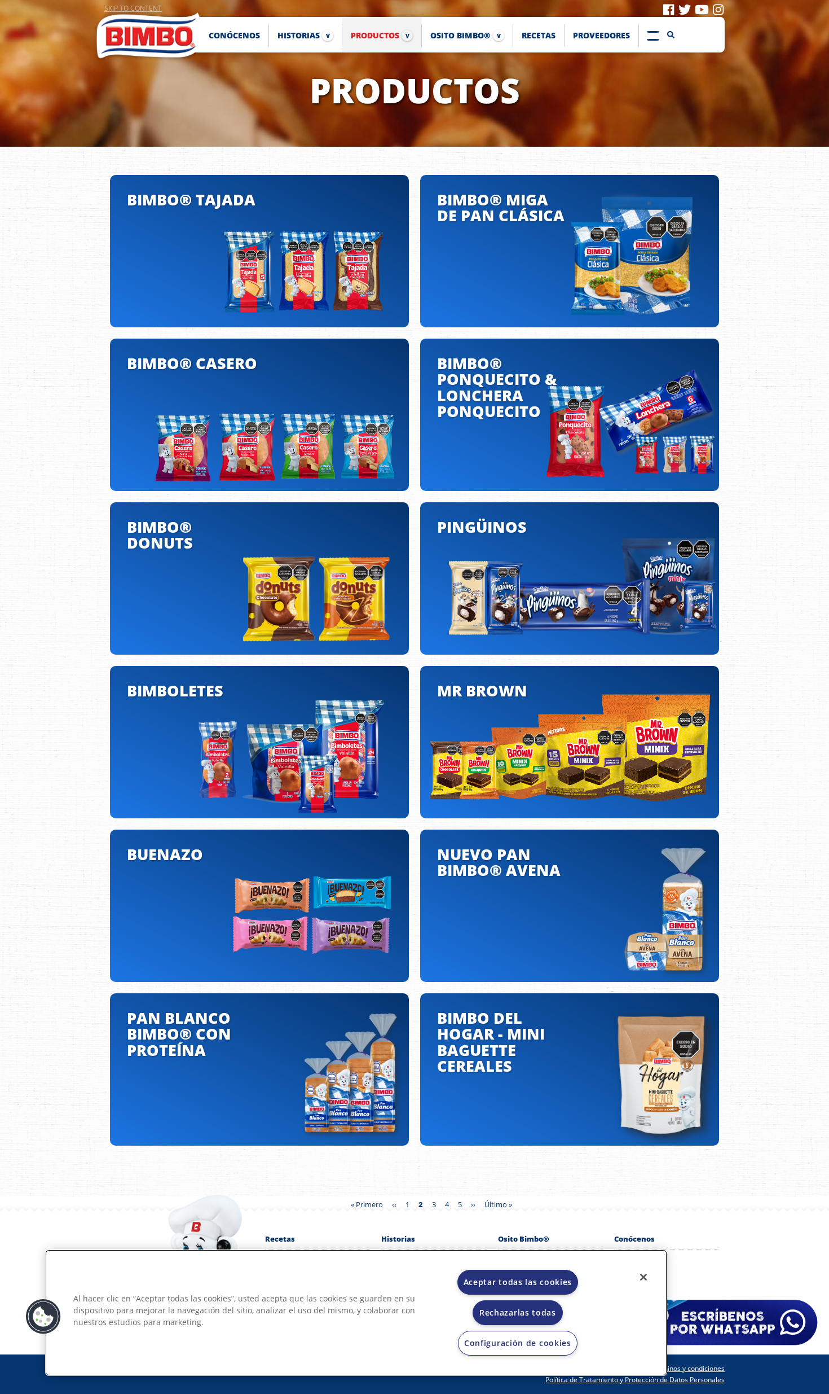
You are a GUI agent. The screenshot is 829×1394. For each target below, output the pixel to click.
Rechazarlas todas (517, 1312)
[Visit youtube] (702, 9)
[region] (356, 1313)
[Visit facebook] (668, 9)
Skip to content (133, 8)
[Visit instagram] (718, 9)
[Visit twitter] (684, 9)
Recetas (280, 1239)
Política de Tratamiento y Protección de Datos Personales (635, 1379)
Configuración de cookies (517, 1343)
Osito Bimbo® (523, 1239)
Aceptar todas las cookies (518, 1282)
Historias (398, 1239)
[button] (43, 1317)
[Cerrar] (643, 1277)
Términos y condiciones (688, 1368)
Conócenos (634, 1239)
